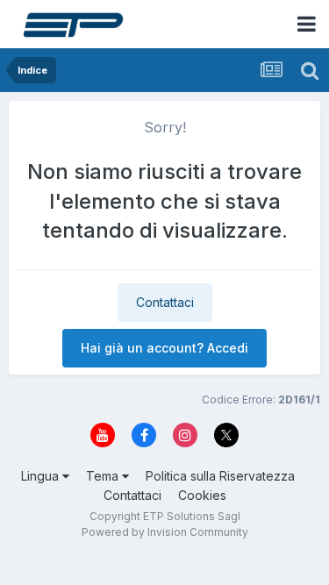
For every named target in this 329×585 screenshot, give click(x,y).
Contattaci (165, 302)
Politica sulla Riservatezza (220, 475)
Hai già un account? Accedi (164, 347)
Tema (104, 475)
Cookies (202, 495)
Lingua (41, 475)
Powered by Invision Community (165, 532)
